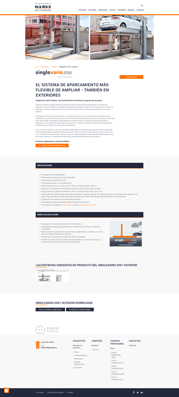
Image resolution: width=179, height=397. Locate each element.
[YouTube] (137, 392)
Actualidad (122, 10)
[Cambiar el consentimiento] (6, 390)
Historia (96, 350)
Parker (54, 67)
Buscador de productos (54, 145)
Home (112, 348)
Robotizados (78, 359)
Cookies (70, 392)
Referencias (102, 10)
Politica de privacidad (56, 392)
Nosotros (131, 10)
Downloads (131, 77)
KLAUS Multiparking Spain (116, 355)
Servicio (112, 10)
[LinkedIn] (141, 392)
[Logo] (43, 7)
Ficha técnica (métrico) (50, 310)
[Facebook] (133, 392)
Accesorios (78, 368)
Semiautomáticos (80, 355)
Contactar (140, 10)
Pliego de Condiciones (80, 310)
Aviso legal (40, 392)
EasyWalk (93, 205)
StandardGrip (67, 205)
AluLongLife (83, 205)
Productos (82, 10)
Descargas (92, 10)
